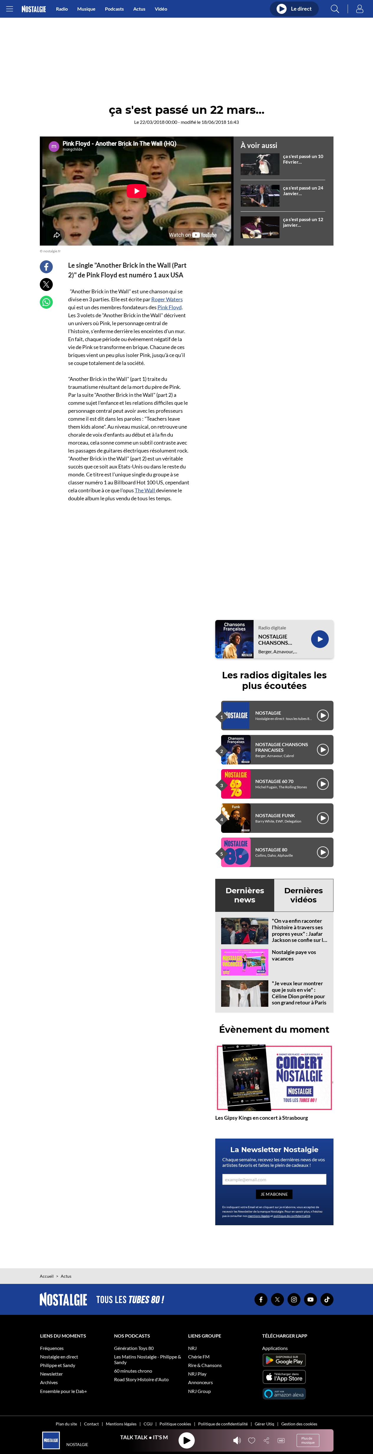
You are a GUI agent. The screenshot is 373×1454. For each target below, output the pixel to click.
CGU (148, 1423)
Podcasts (114, 8)
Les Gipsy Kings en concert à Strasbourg (261, 1117)
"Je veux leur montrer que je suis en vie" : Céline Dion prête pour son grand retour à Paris (299, 993)
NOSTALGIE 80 (271, 849)
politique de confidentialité (292, 1216)
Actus (139, 8)
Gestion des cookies (299, 1423)
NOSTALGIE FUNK (275, 815)
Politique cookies (175, 1423)
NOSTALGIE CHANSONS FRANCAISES (274, 640)
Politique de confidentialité (223, 1423)
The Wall (145, 490)
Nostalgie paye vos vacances (294, 955)
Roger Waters (167, 299)
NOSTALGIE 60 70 (274, 781)
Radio (62, 8)
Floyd (169, 307)
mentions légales (259, 1216)
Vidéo (161, 8)
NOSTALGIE (268, 713)
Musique (86, 8)
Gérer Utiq (264, 1423)
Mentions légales (121, 1423)
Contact (91, 1423)
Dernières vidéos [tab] (303, 895)
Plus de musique (308, 1440)
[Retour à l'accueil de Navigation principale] (34, 9)
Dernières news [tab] (245, 895)
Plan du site (66, 1423)
